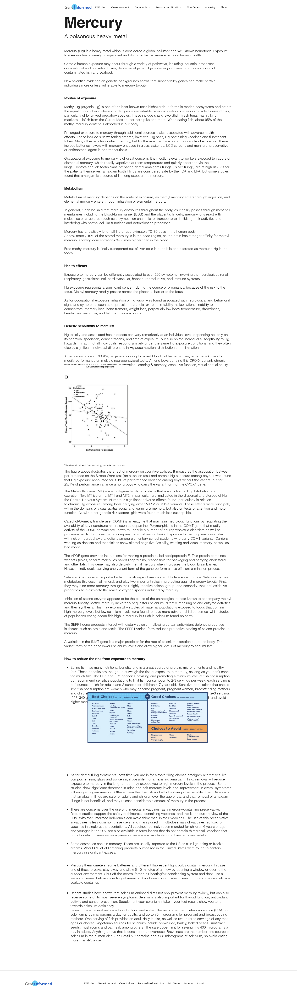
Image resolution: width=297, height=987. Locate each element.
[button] (225, 7)
